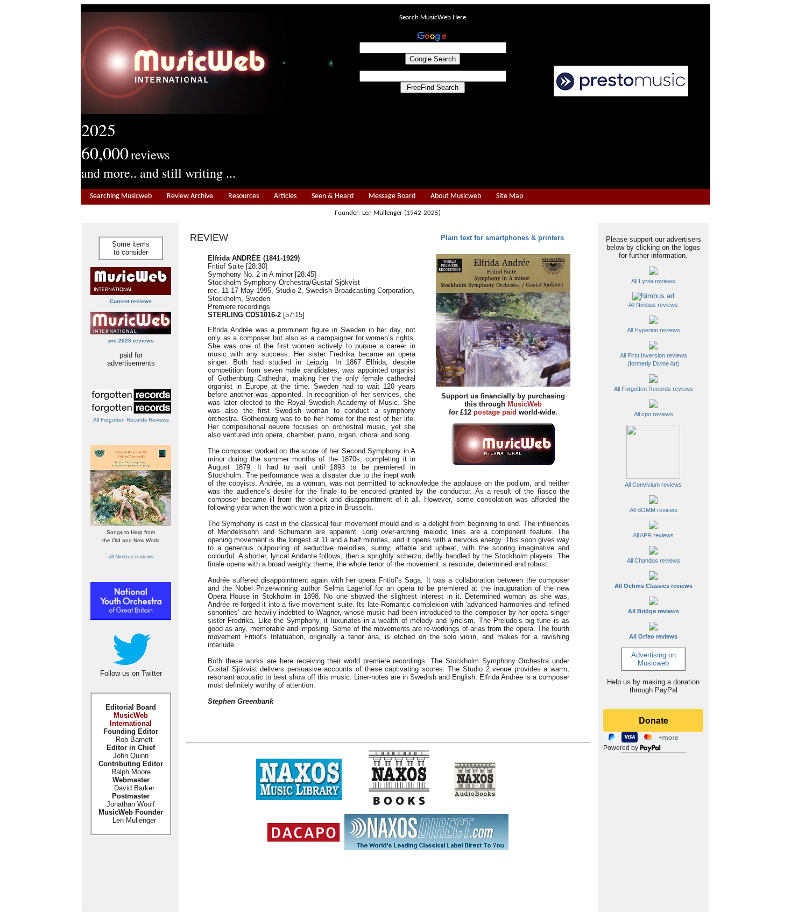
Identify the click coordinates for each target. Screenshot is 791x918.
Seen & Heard (333, 196)
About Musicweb (455, 196)
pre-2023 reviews (131, 341)
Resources (243, 196)
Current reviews (131, 301)
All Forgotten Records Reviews (131, 420)
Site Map (509, 196)
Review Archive (190, 196)
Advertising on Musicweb (653, 659)
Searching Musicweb (121, 196)
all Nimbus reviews (130, 556)
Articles (285, 196)
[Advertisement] (522, 143)
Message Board (392, 196)
